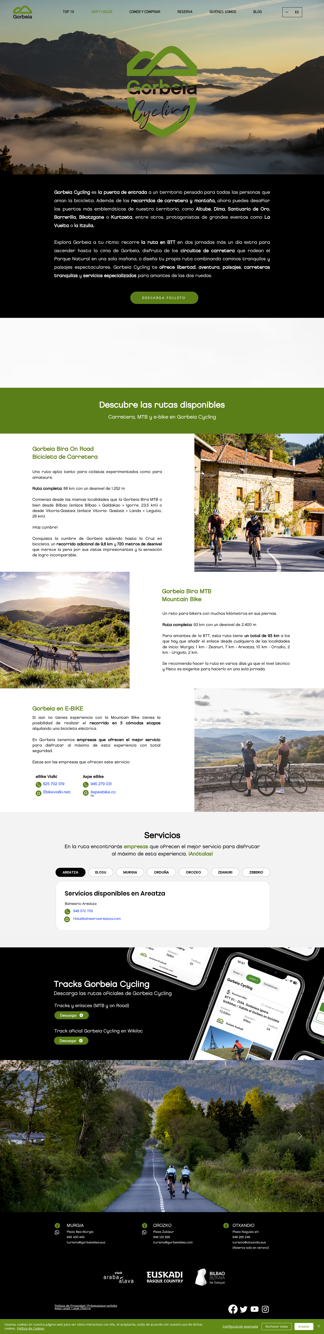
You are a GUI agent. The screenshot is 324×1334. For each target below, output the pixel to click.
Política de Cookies (30, 1328)
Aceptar (304, 1326)
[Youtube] (254, 1309)
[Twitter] (243, 1309)
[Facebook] (233, 1309)
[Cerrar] (318, 1326)
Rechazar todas (276, 1326)
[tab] (71, 872)
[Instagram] (265, 1309)
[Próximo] (300, 1136)
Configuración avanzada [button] (240, 1326)
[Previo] (24, 1136)
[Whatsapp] (57, 1232)
